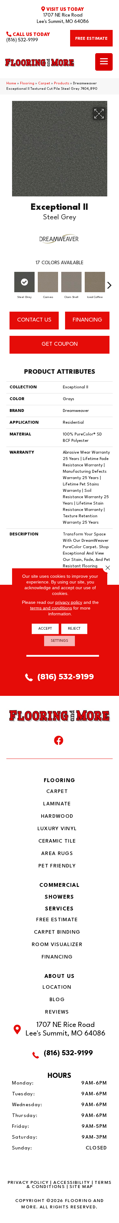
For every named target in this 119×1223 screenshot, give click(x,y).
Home (11, 83)
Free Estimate (57, 920)
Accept (45, 629)
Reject (74, 629)
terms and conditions (51, 608)
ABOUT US (59, 976)
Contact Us (34, 320)
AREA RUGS (57, 853)
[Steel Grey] (24, 282)
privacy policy (68, 602)
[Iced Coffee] (95, 282)
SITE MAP (81, 1186)
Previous (9, 282)
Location (57, 987)
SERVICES (59, 909)
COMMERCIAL (59, 885)
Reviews (57, 1012)
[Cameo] (48, 282)
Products (61, 83)
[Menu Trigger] (104, 62)
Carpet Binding (57, 932)
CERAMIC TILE (57, 841)
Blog (57, 999)
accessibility (71, 1182)
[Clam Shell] (71, 282)
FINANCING (87, 320)
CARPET (57, 791)
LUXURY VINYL (57, 828)
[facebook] (58, 742)
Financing (57, 957)
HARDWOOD (57, 816)
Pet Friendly (57, 866)
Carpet (44, 83)
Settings (59, 641)
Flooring (27, 83)
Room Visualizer (57, 944)
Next (109, 282)
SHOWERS (59, 897)
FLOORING (59, 780)
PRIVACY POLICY (28, 1182)
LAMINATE (57, 804)
